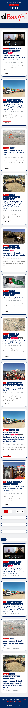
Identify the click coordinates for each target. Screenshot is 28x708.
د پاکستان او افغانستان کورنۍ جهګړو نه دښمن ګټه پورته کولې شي (14, 254)
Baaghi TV (22, 699)
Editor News (10, 701)
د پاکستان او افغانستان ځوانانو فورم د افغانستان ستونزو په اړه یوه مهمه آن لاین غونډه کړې (14, 57)
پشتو (16, 705)
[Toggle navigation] (14, 25)
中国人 (20, 705)
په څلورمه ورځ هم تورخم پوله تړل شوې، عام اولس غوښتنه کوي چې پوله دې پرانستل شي (13, 439)
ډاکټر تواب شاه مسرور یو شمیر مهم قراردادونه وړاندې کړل (13, 389)
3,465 (18, 511)
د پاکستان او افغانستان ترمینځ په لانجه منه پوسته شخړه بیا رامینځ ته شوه (14, 152)
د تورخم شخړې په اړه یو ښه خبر (13, 298)
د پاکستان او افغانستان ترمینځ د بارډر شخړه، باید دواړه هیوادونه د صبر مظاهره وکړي (13, 107)
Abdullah (7, 62)
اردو (7, 705)
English (11, 705)
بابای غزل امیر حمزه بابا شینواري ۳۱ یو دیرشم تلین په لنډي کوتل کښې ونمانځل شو (13, 488)
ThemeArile (18, 701)
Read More (7, 73)
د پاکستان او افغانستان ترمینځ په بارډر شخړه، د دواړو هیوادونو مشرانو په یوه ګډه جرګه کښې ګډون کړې (13, 205)
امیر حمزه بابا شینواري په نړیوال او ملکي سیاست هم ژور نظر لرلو (14, 342)
